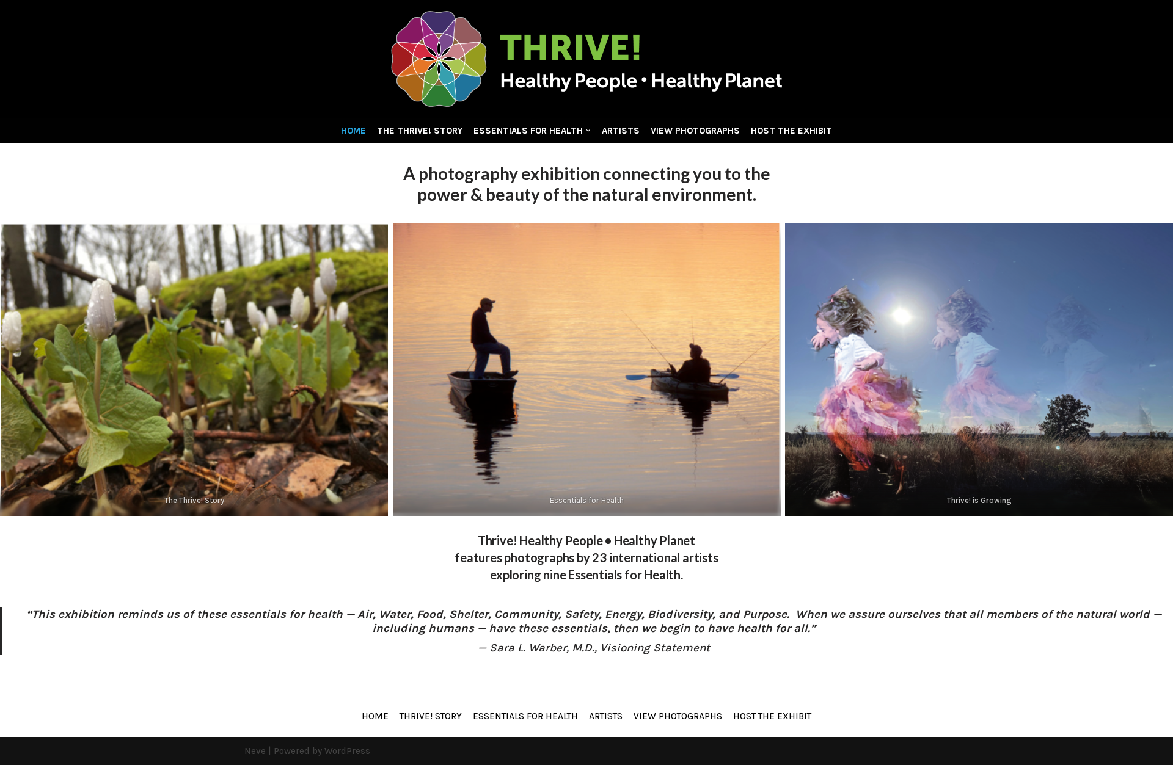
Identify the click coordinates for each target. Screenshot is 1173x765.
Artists (621, 130)
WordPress (347, 750)
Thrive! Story (431, 716)
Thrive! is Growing (979, 500)
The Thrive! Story (419, 130)
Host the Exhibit (791, 130)
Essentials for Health (587, 500)
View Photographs (695, 130)
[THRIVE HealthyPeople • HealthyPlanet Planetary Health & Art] (586, 59)
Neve (255, 750)
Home (353, 130)
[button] (588, 130)
